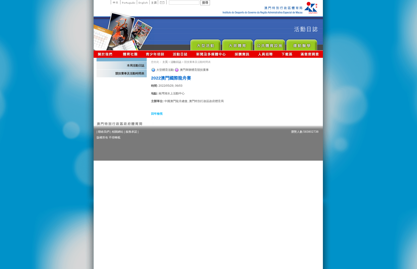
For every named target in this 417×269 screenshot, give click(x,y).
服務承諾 (131, 131)
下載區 (286, 54)
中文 (115, 2)
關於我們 (106, 54)
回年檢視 (157, 113)
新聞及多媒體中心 (211, 54)
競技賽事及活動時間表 (129, 73)
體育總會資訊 (130, 54)
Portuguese (128, 2)
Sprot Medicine (301, 43)
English (143, 2)
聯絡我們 (104, 131)
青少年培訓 (155, 54)
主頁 (153, 2)
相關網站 (117, 131)
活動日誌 (180, 54)
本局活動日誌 (135, 65)
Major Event (205, 43)
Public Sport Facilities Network (269, 43)
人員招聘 (265, 54)
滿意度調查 (310, 54)
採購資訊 (241, 54)
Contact (162, 2)
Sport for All (237, 43)
